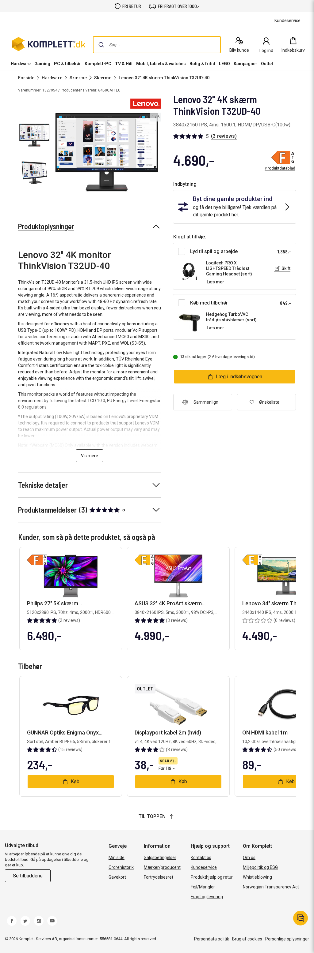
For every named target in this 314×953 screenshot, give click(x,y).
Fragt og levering (207, 896)
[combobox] (157, 44)
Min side (116, 857)
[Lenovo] (145, 103)
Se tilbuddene (28, 876)
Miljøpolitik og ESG (260, 867)
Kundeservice (204, 867)
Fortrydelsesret (158, 877)
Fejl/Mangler (203, 886)
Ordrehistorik (121, 867)
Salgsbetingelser (160, 857)
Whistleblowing (257, 877)
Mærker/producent (162, 867)
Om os (249, 857)
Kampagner (245, 63)
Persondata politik (211, 938)
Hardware (21, 63)
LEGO (224, 63)
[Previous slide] (57, 153)
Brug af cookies (247, 938)
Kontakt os (201, 857)
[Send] (101, 45)
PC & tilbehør (67, 63)
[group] (106, 152)
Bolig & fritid (202, 63)
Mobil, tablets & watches (161, 63)
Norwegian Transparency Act (271, 886)
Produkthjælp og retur (212, 877)
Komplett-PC (98, 63)
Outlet (267, 63)
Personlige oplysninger (287, 938)
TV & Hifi (123, 63)
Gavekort (117, 877)
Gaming (42, 63)
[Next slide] (155, 153)
